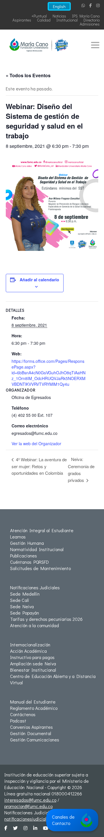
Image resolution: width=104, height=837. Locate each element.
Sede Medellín (25, 594)
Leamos (18, 537)
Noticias (59, 16)
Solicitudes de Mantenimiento (40, 568)
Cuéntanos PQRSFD (29, 562)
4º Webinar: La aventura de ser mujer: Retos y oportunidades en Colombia (39, 466)
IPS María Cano (86, 16)
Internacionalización (30, 645)
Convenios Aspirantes (31, 727)
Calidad (44, 20)
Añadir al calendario (39, 279)
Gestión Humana (27, 543)
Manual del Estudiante (32, 702)
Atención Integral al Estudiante (41, 530)
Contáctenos (23, 714)
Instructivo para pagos (32, 657)
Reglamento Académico (33, 708)
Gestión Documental (30, 733)
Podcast (18, 721)
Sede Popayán (24, 613)
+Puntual (39, 16)
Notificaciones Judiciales (35, 587)
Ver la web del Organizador (36, 443)
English (59, 6)
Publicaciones (23, 556)
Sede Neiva (22, 606)
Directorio (91, 20)
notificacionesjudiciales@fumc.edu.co (41, 819)
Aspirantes (21, 20)
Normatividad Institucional (37, 549)
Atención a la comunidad (34, 625)
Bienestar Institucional (33, 670)
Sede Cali (19, 600)
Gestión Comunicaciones (34, 740)
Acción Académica (28, 651)
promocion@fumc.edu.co (28, 806)
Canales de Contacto (63, 820)
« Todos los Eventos (28, 75)
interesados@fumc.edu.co (30, 800)
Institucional (67, 20)
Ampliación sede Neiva (33, 663)
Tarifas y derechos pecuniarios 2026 (46, 619)
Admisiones (90, 24)
